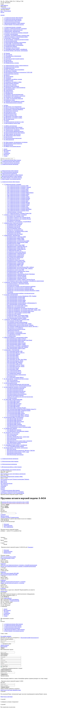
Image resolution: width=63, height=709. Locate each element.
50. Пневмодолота (8, 91)
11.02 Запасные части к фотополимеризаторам (19, 385)
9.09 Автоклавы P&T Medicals (15, 362)
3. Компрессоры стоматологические (13, 30)
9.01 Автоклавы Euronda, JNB (14, 351)
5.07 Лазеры (10, 292)
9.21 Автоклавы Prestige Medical (15, 377)
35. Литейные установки (10, 71)
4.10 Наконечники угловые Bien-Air (16, 249)
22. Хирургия (7, 57)
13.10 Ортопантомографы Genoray (16, 413)
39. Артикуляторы (8, 76)
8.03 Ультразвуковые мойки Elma (15, 341)
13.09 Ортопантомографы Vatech (15, 412)
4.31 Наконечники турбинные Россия (16, 278)
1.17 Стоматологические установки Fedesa (18, 207)
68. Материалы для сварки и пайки (13, 117)
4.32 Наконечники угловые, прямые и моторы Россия (21, 279)
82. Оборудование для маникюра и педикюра (15, 142)
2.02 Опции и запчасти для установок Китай (18, 217)
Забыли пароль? (5, 645)
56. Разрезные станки (9, 100)
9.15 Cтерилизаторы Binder (14, 370)
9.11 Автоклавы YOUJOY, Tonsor (15, 365)
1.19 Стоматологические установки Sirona (18, 210)
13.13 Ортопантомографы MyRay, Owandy (18, 416)
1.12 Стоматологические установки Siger (17, 201)
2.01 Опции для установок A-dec (15, 216)
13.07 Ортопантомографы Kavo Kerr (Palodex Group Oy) (21, 409)
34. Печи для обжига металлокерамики (14, 69)
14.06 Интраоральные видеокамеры (16, 425)
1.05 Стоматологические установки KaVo (18, 191)
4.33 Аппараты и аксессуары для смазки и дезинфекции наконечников (25, 281)
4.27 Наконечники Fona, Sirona (15, 272)
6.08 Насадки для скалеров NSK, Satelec (17, 305)
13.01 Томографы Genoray (13, 400)
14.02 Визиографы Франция (14, 420)
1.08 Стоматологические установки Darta (17, 195)
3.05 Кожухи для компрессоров (15, 230)
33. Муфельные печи (9, 68)
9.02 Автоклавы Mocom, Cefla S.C (16, 352)
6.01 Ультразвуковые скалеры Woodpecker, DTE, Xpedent (21, 296)
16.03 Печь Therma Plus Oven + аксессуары (18, 436)
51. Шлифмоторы (8, 93)
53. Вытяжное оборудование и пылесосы (14, 95)
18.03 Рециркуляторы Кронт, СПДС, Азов (18, 452)
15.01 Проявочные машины (14, 429)
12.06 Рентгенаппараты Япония (15, 395)
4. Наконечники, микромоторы (12, 31)
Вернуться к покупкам (6, 690)
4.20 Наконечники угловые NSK (15, 263)
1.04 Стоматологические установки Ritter (17, 190)
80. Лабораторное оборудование (12, 135)
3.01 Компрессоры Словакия (14, 224)
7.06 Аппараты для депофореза (15, 327)
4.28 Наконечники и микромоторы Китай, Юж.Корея (21, 274)
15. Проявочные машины (10, 46)
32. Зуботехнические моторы (11, 66)
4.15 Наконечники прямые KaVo (15, 256)
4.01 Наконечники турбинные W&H (16, 236)
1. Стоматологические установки (12, 27)
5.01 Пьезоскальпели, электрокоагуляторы (18, 283)
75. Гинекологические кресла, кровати (14, 128)
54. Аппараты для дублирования (12, 97)
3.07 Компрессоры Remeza (14, 232)
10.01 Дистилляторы (12, 380)
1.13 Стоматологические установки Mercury (18, 202)
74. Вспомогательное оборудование (13, 127)
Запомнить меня (6, 643)
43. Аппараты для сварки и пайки (12, 82)
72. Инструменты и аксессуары (12, 123)
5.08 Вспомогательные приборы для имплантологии (20, 293)
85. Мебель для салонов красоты (12, 146)
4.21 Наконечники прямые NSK (15, 264)
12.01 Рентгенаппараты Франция (15, 388)
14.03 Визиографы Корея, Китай (15, 421)
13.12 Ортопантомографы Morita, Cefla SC (18, 414)
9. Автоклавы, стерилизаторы (11, 38)
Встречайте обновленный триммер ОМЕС (12, 476)
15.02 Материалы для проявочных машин (18, 431)
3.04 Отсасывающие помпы (14, 228)
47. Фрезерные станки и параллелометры (14, 87)
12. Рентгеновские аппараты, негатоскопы (15, 42)
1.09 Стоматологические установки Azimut (18, 196)
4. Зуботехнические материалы (12, 21)
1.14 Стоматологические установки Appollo (18, 203)
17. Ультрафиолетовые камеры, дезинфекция (15, 49)
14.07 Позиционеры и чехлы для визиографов (19, 427)
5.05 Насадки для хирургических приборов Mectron (20, 289)
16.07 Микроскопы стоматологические (17, 442)
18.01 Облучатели (11, 449)
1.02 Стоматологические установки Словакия (19, 187)
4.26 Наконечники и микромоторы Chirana (18, 271)
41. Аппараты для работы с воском (13, 79)
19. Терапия (7, 53)
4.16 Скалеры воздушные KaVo (15, 257)
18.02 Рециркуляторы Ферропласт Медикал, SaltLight (21, 450)
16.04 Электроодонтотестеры (14, 438)
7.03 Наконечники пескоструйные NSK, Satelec (19, 323)
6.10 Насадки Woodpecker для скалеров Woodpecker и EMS (22, 308)
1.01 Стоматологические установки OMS (17, 185)
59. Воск (6, 105)
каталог (3, 15)
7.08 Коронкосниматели (13, 330)
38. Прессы (7, 75)
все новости (4, 480)
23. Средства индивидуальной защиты (14, 58)
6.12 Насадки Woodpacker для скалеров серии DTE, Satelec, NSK (24, 309)
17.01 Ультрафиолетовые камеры (15, 446)
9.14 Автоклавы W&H (12, 369)
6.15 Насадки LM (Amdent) (14, 314)
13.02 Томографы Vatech (13, 402)
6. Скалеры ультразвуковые (11, 34)
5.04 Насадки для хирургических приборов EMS (19, 287)
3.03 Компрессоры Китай (13, 227)
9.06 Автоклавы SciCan (13, 358)
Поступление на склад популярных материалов (13, 473)
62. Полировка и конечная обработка (13, 109)
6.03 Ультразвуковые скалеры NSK (16, 298)
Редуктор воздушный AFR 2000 (9, 574)
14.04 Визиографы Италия (14, 423)
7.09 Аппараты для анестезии (14, 332)
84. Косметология (8, 145)
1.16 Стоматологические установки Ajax (17, 206)
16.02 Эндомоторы (12, 435)
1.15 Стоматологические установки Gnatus (18, 205)
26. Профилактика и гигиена (11, 63)
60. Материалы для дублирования (12, 106)
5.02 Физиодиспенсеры (13, 285)
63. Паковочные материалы (11, 110)
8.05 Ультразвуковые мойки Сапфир (16, 344)
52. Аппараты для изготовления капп (13, 94)
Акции (5, 149)
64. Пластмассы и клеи (10, 112)
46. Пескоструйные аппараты (11, 86)
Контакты (6, 154)
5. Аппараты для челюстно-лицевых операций (16, 32)
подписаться (4, 591)
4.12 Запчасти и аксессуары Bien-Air (16, 252)
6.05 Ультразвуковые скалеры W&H (16, 301)
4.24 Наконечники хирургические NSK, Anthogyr (20, 268)
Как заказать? (7, 150)
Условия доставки (5, 517)
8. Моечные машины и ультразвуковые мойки (16, 36)
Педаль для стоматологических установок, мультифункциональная (18, 566)
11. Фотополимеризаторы (10, 41)
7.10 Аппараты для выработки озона (16, 333)
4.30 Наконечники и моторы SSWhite (16, 276)
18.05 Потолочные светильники (15, 454)
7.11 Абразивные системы (13, 334)
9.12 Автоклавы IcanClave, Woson (15, 366)
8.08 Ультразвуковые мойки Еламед (16, 348)
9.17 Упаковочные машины (14, 373)
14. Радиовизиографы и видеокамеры (13, 45)
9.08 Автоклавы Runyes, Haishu (15, 361)
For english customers (6, 636)
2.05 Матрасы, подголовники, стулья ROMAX (19, 221)
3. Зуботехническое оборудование (12, 20)
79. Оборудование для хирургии (12, 134)
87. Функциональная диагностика (13, 138)
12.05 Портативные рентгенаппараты (16, 394)
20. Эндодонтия (8, 54)
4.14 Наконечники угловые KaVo (15, 254)
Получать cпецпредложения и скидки (12, 668)
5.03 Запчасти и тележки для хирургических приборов (21, 286)
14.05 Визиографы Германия (14, 424)
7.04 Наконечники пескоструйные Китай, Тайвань (20, 325)
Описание (6, 524)
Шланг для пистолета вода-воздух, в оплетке (12, 583)
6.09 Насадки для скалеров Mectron (16, 307)
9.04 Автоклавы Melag (13, 355)
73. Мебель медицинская (10, 125)
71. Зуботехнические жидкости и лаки (14, 121)
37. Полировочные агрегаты (11, 73)
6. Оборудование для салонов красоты (14, 24)
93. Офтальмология (9, 139)
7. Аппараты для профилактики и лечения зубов (16, 35)
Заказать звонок (5, 516)
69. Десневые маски (9, 119)
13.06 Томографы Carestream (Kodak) (16, 407)
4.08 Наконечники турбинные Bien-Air (17, 246)
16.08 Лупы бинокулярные (14, 443)
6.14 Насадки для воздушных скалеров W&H (18, 312)
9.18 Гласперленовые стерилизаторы (16, 374)
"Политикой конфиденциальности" (29, 637)
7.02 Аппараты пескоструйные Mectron (17, 322)
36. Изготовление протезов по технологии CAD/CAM (18, 72)
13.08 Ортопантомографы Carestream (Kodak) (18, 410)
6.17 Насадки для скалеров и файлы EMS (17, 316)
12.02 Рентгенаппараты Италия (15, 389)
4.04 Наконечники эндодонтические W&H (18, 241)
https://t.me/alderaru (14, 599)
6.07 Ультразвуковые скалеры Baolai (16, 304)
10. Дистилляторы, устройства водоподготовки (16, 39)
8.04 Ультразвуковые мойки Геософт (16, 343)
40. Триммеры (7, 78)
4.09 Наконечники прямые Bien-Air (16, 247)
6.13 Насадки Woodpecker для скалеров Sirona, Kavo (20, 311)
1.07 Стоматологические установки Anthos (18, 194)
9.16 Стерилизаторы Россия (14, 372)
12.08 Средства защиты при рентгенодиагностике (20, 396)
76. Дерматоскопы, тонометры (12, 130)
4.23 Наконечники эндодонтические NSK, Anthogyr (20, 267)
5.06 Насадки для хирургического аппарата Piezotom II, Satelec (23, 290)
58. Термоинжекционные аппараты (13, 102)
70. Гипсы (6, 120)
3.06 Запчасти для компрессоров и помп (17, 231)
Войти (2, 648)
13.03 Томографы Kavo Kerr (14, 403)
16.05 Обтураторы (11, 439)
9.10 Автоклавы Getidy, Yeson (14, 363)
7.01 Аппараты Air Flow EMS (14, 321)
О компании (7, 153)
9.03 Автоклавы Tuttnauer (13, 354)
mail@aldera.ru (4, 5)
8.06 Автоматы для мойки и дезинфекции (18, 345)
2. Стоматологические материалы (12, 19)
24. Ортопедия (7, 60)
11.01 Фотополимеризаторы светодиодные (18, 384)
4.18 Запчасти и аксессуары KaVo (15, 260)
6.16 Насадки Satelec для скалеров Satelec (17, 315)
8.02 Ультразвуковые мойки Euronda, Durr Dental (19, 340)
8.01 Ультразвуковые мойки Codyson (16, 338)
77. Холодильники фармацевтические (14, 131)
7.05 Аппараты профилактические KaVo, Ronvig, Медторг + (22, 326)
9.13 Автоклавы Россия (13, 367)
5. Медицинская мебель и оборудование (14, 23)
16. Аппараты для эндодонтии (12, 47)
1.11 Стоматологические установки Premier (18, 199)
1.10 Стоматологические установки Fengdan (18, 198)
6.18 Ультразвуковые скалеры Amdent (16, 318)
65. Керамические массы (10, 113)
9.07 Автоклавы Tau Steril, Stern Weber (17, 359)
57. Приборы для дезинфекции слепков (14, 101)
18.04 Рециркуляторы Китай (14, 453)
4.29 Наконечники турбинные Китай (16, 275)
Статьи (5, 156)
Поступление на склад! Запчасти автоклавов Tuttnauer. (15, 479)
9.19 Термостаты (11, 376)
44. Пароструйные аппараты (11, 83)
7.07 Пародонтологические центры (16, 329)
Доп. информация (8, 527)
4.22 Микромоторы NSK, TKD (15, 265)
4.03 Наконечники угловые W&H (15, 239)
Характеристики (8, 525)
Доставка (6, 151)
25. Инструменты (8, 61)
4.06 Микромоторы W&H (13, 243)
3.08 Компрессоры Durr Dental (15, 234)
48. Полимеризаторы (9, 89)
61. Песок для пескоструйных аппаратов (14, 108)
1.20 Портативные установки (14, 212)
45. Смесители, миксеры (10, 84)
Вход (2, 11)
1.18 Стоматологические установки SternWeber (19, 209)
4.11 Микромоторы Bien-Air (14, 250)
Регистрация (7, 11)
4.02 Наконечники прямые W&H (15, 238)
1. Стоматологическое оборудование (13, 17)
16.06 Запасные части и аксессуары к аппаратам (19, 440)
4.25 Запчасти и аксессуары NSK (15, 270)
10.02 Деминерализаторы (13, 381)
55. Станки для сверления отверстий (13, 98)
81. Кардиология (8, 137)
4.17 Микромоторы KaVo (13, 258)
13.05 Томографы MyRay (13, 406)
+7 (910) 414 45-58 (5, 8)
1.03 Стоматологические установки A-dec (18, 188)
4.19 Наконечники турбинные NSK (16, 261)
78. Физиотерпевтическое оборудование (14, 132)
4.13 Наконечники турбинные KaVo (16, 253)
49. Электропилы (8, 90)
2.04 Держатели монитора (13, 220)
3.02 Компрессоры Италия (14, 225)
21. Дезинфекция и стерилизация (12, 56)
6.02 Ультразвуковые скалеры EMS (16, 297)
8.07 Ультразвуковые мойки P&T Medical (17, 347)
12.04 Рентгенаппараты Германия (15, 392)
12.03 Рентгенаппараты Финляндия (16, 391)
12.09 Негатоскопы (12, 398)
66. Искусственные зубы (10, 115)
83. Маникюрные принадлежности (13, 143)
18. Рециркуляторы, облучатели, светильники (16, 50)
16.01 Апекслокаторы (12, 434)
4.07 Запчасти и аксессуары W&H (16, 245)
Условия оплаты (14, 517)
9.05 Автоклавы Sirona (13, 356)
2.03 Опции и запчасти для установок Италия (19, 218)
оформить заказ (17, 690)
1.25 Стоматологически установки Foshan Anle (19, 213)
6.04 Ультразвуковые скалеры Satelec (16, 300)
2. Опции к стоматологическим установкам (15, 28)
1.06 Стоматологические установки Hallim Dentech (20, 192)
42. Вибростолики (8, 80)
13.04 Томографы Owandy (13, 405)
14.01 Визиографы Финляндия (15, 418)
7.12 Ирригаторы (11, 336)
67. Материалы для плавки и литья (13, 116)
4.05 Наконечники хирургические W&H (17, 242)
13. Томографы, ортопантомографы (13, 43)
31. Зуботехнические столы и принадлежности (16, 65)
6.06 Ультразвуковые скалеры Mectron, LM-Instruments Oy (22, 303)
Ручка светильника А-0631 (8, 558)
